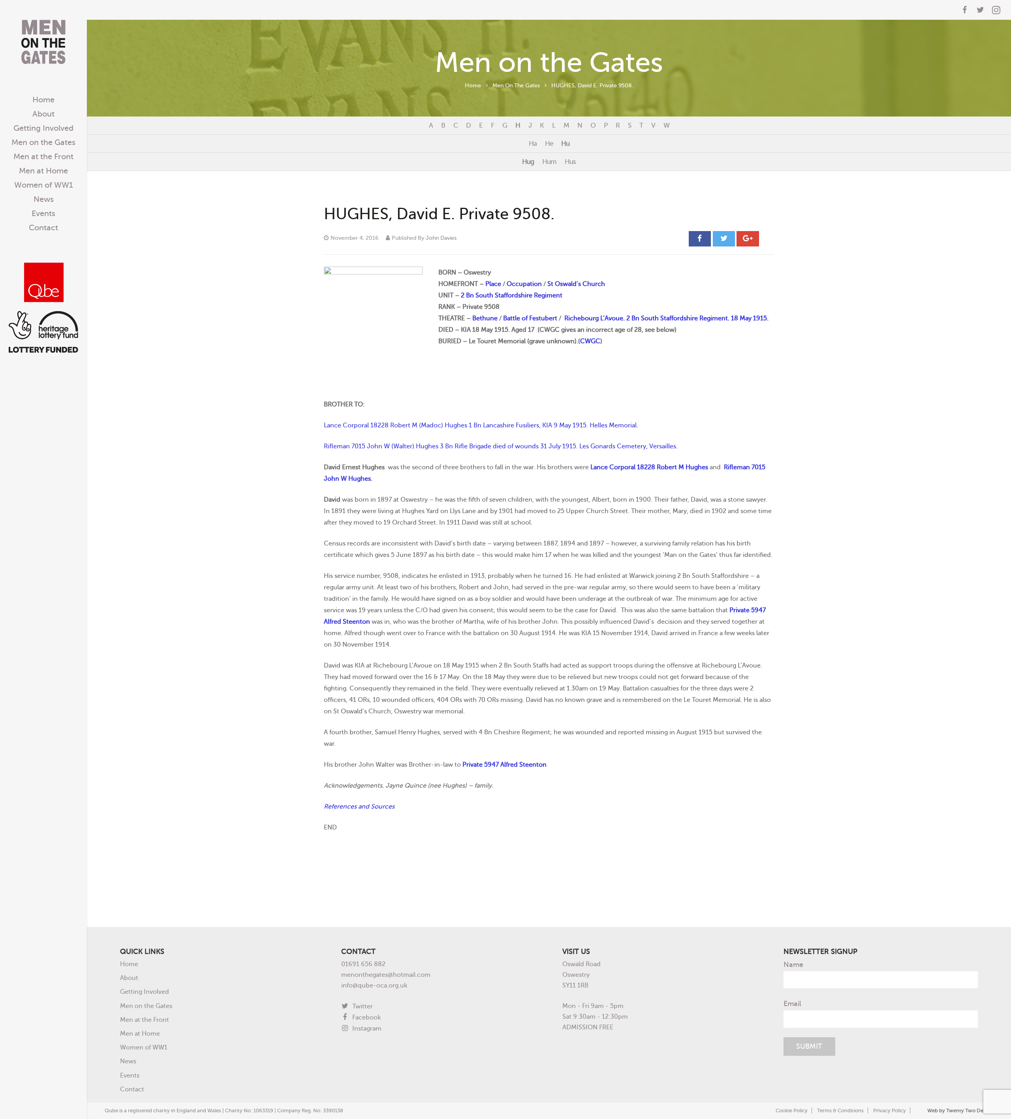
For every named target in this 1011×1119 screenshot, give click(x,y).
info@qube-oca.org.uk (374, 985)
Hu (565, 143)
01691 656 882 (363, 964)
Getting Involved (144, 991)
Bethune (485, 318)
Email (792, 1003)
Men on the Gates (146, 1006)
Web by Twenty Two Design (960, 1110)
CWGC (590, 341)
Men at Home (140, 1033)
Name (793, 964)
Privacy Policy (889, 1110)
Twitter (362, 1006)
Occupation (524, 284)
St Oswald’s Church (576, 284)
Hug (528, 161)
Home (473, 85)
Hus (570, 161)
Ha (533, 143)
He (549, 143)
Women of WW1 (143, 1047)
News (128, 1061)
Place (493, 284)
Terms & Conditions (840, 1110)
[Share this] (700, 238)
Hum (549, 161)
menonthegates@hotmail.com (385, 974)
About (129, 978)
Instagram (366, 1028)
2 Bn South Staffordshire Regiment (511, 295)
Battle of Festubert (530, 318)
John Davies (441, 237)
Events (129, 1075)
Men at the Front (144, 1019)
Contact (132, 1089)
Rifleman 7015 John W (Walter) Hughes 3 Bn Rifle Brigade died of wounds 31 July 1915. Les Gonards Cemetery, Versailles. (501, 446)
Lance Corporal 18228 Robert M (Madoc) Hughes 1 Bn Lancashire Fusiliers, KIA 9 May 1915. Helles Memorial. (481, 425)
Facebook (366, 1017)
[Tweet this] (724, 238)
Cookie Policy (792, 1110)
